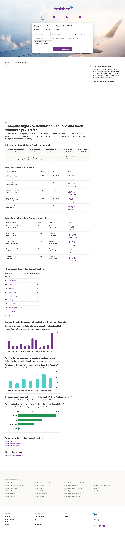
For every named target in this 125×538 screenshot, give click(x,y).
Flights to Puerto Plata (12, 446)
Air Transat (12, 311)
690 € (72, 234)
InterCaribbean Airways (15, 307)
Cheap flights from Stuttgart (72, 496)
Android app (38, 522)
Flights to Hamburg (40, 488)
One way (47, 29)
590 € (72, 227)
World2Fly (11, 288)
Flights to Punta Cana (12, 441)
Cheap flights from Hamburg (72, 494)
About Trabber (39, 516)
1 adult (37, 43)
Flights (7, 516)
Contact (66, 516)
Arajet (51, 152)
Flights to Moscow (11, 488)
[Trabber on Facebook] (97, 527)
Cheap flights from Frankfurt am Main (75, 483)
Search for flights (62, 49)
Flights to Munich (39, 496)
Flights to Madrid (10, 496)
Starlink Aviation (13, 296)
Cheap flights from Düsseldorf (73, 488)
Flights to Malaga (39, 491)
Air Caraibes (12, 303)
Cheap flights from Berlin (71, 485)
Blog (35, 519)
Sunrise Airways (13, 280)
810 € (72, 242)
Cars (7, 524)
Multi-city (56, 29)
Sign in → (120, 2)
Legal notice (96, 522)
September (96, 491)
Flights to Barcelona (11, 483)
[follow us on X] (100, 527)
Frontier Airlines (13, 292)
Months (95, 488)
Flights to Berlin (10, 494)
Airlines (95, 483)
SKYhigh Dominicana (14, 300)
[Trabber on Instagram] (94, 527)
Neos (10, 277)
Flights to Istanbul (39, 485)
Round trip (38, 29)
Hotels (7, 522)
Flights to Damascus (40, 494)
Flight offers (9, 519)
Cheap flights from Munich (72, 491)
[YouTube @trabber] (103, 527)
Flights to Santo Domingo (13, 443)
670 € (72, 250)
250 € (71, 191)
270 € (71, 199)
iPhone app (38, 524)
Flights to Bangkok (11, 491)
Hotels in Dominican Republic (14, 455)
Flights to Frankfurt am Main (43, 483)
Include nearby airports (41, 38)
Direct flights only (73, 38)
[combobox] (42, 34)
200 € (71, 176)
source (7, 122)
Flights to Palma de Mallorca (14, 485)
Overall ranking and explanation (14, 316)
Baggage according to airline (101, 485)
